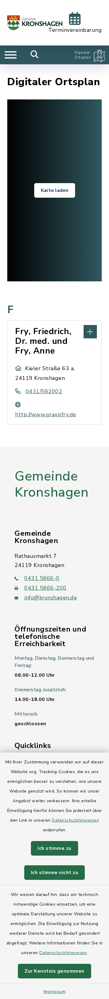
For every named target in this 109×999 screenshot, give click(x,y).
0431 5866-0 (42, 578)
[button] (54, 331)
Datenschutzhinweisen (75, 820)
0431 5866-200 (45, 588)
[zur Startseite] (34, 22)
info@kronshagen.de (50, 597)
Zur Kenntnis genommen (54, 971)
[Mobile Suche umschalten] (34, 54)
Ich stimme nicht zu (54, 872)
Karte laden (54, 190)
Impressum (55, 991)
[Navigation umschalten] (10, 55)
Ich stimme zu (54, 848)
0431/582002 (44, 391)
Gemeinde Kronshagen (51, 484)
